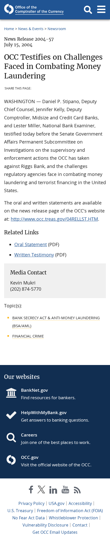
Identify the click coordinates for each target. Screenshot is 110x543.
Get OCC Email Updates (55, 532)
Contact (79, 525)
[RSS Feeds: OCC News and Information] (77, 491)
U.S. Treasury (20, 510)
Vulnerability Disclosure (45, 525)
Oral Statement (30, 244)
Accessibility (80, 503)
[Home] (13, 415)
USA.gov (56, 503)
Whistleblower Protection (73, 518)
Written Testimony (34, 255)
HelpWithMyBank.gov (44, 412)
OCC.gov (29, 457)
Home (9, 28)
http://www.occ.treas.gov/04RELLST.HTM (54, 219)
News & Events (30, 28)
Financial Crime (28, 336)
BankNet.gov (34, 390)
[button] (88, 10)
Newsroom (57, 28)
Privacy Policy (31, 503)
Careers (29, 435)
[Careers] (13, 438)
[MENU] (101, 10)
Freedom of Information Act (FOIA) (70, 510)
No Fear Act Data (28, 518)
